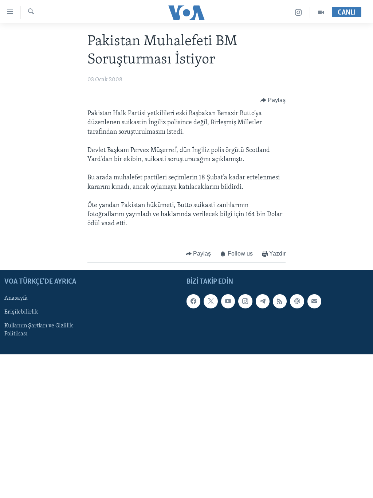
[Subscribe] (314, 301)
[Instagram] (298, 12)
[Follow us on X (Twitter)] (210, 301)
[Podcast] (297, 301)
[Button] (273, 100)
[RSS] (280, 301)
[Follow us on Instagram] (245, 301)
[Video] (321, 12)
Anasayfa (16, 298)
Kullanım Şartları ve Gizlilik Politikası (38, 330)
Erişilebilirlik (21, 312)
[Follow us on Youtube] (228, 301)
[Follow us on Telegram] (263, 301)
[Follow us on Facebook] (193, 301)
